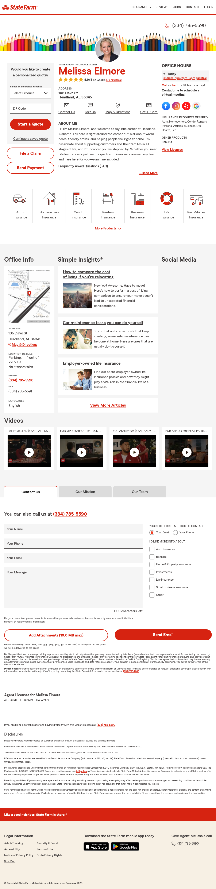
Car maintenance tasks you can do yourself (103, 323)
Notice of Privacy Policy (19, 855)
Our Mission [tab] (85, 492)
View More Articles (108, 405)
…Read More (148, 173)
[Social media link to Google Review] (196, 106)
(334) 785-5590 (21, 380)
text (175, 85)
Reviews (162, 7)
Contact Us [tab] (31, 492)
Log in (208, 7)
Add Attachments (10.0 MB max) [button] (56, 635)
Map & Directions (24, 344)
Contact (192, 7)
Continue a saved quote (30, 138)
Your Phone (15, 543)
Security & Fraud (47, 843)
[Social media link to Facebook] (166, 106)
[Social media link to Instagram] (176, 106)
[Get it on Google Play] (125, 846)
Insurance (140, 7)
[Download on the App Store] (96, 846)
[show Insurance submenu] (149, 7)
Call (164, 85)
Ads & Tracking (13, 843)
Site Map (9, 861)
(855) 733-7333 (131, 671)
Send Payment (30, 168)
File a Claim (30, 153)
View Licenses (172, 149)
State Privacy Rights (49, 855)
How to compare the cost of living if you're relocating (88, 274)
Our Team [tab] (140, 492)
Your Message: (17, 572)
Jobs (177, 7)
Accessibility (12, 849)
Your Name (15, 529)
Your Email (14, 558)
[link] (19, 7)
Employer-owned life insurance (91, 363)
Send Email (163, 635)
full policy (81, 771)
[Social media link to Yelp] (186, 106)
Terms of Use (45, 849)
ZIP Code (19, 108)
